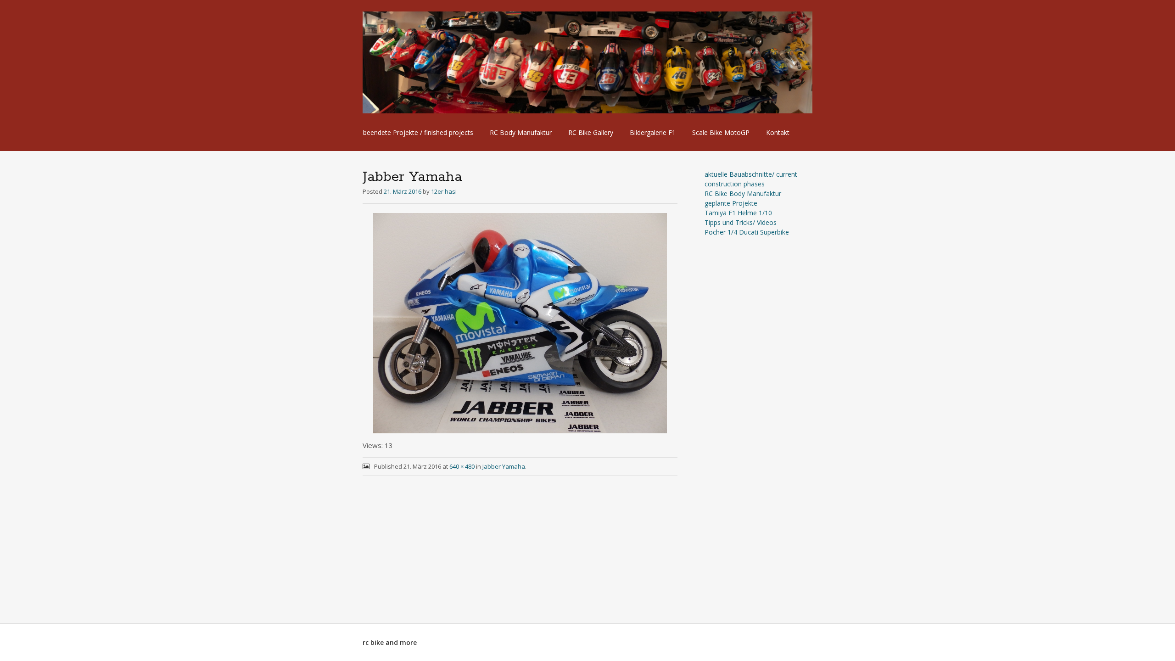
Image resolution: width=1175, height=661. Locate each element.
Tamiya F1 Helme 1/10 (738, 212)
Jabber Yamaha (503, 466)
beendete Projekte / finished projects (418, 132)
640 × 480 (462, 466)
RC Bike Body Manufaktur (743, 193)
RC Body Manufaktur (521, 132)
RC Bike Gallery (590, 132)
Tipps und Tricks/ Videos (741, 222)
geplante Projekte (731, 203)
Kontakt (777, 132)
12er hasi (444, 191)
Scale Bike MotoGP (721, 132)
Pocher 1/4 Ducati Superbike (747, 232)
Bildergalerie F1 (653, 132)
